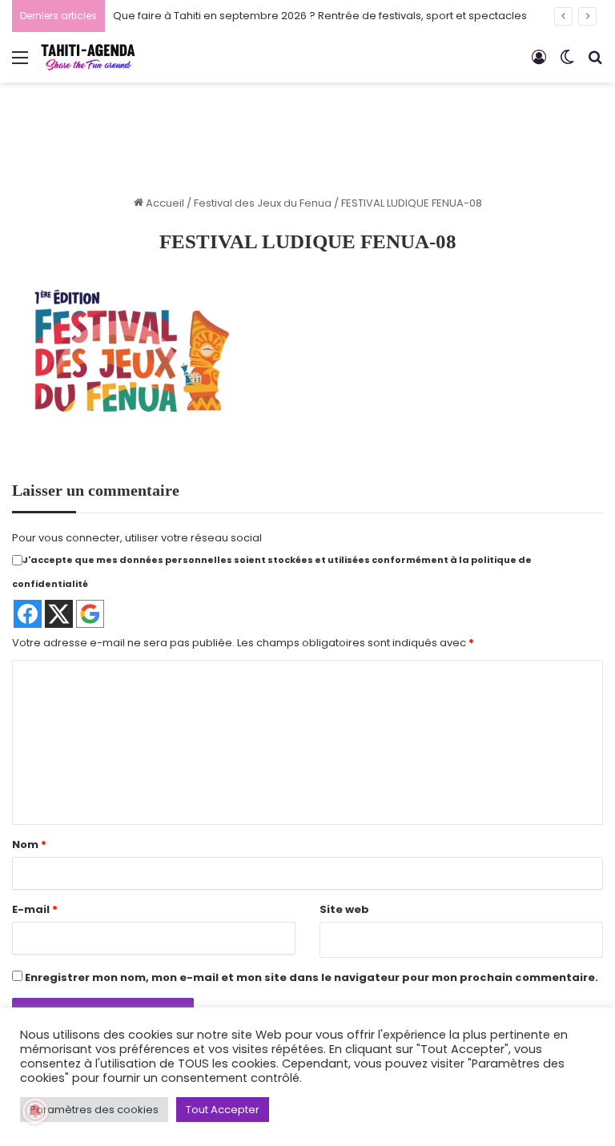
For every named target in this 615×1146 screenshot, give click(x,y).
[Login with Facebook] (28, 614)
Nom (29, 844)
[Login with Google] (90, 614)
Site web (344, 909)
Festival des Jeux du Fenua (263, 203)
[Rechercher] (595, 64)
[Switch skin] (567, 64)
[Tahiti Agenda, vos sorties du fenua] (88, 57)
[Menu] (20, 64)
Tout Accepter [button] (222, 1109)
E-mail (35, 909)
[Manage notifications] (35, 1111)
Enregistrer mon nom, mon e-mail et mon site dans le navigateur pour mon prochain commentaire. (311, 977)
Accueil (163, 203)
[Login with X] (59, 614)
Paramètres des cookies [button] (94, 1109)
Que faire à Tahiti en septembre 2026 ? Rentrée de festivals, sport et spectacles (320, 15)
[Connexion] (539, 64)
